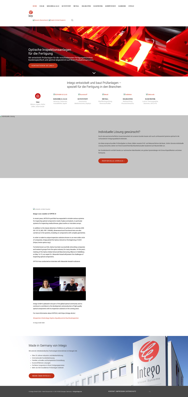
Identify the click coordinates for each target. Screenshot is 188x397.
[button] (72, 20)
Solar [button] (41, 6)
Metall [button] (76, 6)
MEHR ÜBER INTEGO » (41, 376)
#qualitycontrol (60, 318)
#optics (52, 318)
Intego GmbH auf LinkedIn (52, 198)
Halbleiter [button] (86, 6)
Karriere (122, 6)
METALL (105, 99)
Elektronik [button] (98, 6)
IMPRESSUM (120, 391)
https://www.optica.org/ (42, 242)
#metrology (45, 318)
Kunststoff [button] (66, 6)
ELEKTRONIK (150, 99)
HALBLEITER (128, 99)
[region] (94, 51)
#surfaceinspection (72, 318)
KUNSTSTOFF (83, 99)
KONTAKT (111, 391)
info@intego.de (77, 391)
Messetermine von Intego (37, 193)
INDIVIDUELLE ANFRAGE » (113, 161)
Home (35, 6)
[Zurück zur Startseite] (31, 13)
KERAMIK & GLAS (60, 99)
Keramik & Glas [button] (53, 6)
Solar (37, 102)
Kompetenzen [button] (110, 6)
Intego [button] (131, 6)
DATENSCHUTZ (131, 391)
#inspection (37, 318)
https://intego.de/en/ (68, 313)
